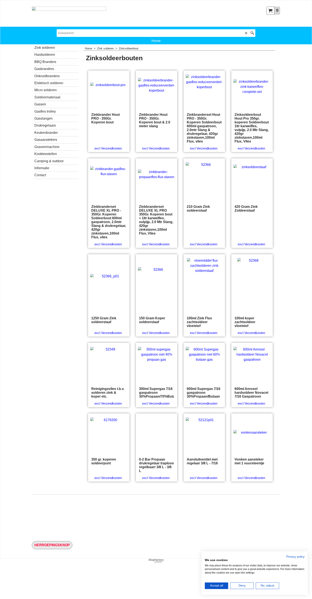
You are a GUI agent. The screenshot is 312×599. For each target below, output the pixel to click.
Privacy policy (295, 556)
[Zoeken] (252, 33)
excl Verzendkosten (108, 148)
